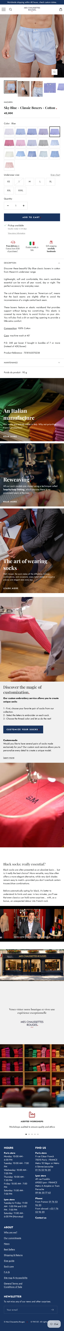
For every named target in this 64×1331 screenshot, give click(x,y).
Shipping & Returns (13, 1255)
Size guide (9, 1260)
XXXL (20, 190)
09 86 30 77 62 (43, 1192)
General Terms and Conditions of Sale (13, 1285)
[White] (9, 131)
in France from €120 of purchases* (13, 249)
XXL (9, 190)
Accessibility (21, 1277)
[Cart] (60, 9)
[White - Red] (9, 143)
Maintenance (11, 362)
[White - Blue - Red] (43, 131)
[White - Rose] (20, 143)
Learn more (8, 757)
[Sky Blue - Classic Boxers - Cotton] (10, 86)
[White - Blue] (20, 131)
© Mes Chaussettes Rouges (14, 1321)
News (7, 1243)
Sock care (9, 1266)
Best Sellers (9, 1249)
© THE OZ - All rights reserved (42, 1321)
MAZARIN (8, 102)
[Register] (52, 1310)
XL (50, 181)
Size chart (55, 174)
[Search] (10, 9)
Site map (8, 1277)
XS (8, 181)
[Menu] (4, 9)
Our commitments (12, 1238)
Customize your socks (22, 729)
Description (10, 262)
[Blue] (54, 131)
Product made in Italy (32, 248)
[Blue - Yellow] (9, 154)
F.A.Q (7, 1272)
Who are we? (10, 1232)
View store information (16, 233)
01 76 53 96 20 (43, 1170)
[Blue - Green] (43, 143)
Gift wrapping (51, 249)
